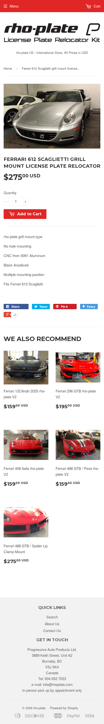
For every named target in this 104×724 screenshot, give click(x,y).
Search (52, 616)
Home (8, 68)
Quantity (10, 192)
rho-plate (39, 708)
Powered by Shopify (64, 708)
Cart (96, 5)
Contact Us (52, 630)
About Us (52, 623)
